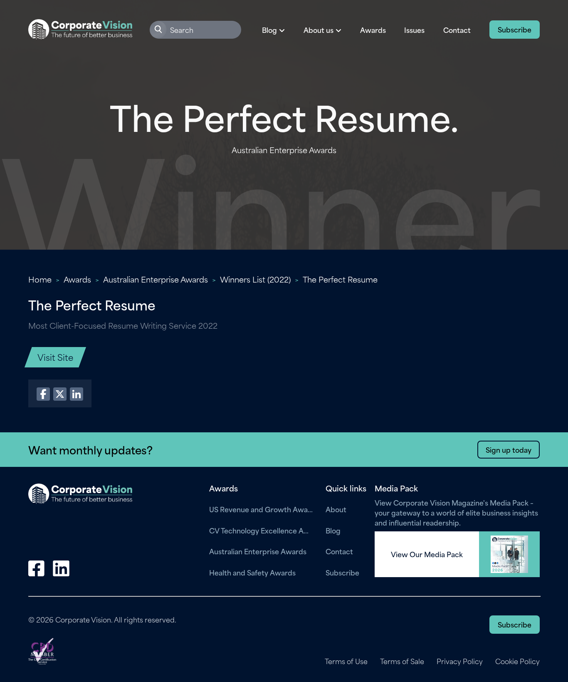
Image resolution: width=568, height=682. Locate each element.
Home (40, 279)
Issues (414, 30)
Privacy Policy (460, 661)
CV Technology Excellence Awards (261, 530)
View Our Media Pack (427, 554)
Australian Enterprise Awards (155, 279)
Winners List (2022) (255, 279)
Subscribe (514, 29)
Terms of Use (346, 661)
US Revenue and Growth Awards (261, 509)
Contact (457, 30)
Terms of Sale (402, 661)
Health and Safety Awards (252, 572)
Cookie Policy (517, 661)
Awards (373, 30)
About (336, 509)
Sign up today (508, 449)
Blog (333, 530)
